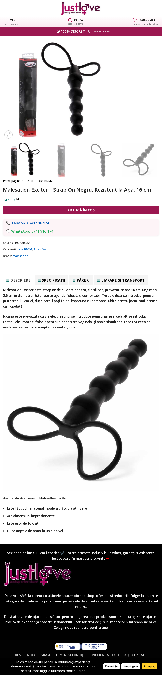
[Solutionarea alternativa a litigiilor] (68, 646)
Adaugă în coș (81, 210)
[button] (11, 21)
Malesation (20, 256)
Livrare (45, 655)
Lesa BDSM (45, 181)
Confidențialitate (104, 655)
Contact (139, 655)
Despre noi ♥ (25, 655)
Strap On (40, 249)
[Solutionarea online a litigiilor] (94, 646)
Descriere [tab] (20, 280)
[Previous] (12, 85)
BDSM (29, 181)
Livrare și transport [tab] (123, 280)
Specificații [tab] (53, 280)
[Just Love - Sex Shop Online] (81, 8)
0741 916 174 (38, 223)
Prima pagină (11, 181)
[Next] (149, 85)
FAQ (126, 655)
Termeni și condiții (70, 655)
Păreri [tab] (83, 280)
